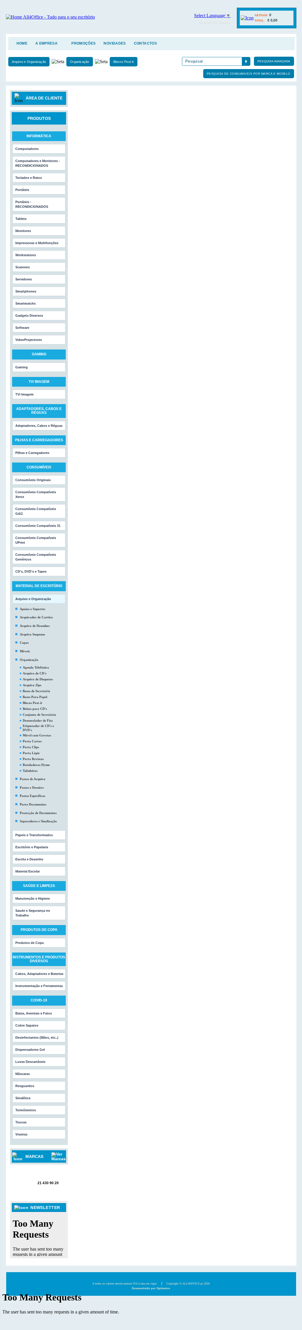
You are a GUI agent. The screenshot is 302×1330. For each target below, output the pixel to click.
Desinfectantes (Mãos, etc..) (36, 1037)
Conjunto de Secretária (39, 714)
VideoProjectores (28, 340)
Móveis (25, 651)
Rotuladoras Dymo (36, 765)
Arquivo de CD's (34, 673)
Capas (24, 642)
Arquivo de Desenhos (35, 626)
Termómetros (25, 1110)
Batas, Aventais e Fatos (33, 1013)
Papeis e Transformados (34, 835)
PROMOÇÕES (83, 43)
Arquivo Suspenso (32, 634)
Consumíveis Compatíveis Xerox (35, 494)
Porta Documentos (33, 804)
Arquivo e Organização (29, 61)
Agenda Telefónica (36, 667)
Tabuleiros (30, 770)
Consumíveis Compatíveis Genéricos (35, 557)
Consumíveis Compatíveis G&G (35, 511)
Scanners (22, 267)
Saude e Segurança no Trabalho (32, 913)
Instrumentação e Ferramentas (39, 986)
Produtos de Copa (29, 943)
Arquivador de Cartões (36, 617)
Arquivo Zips (32, 685)
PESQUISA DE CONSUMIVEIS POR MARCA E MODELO (248, 73)
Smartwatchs (25, 303)
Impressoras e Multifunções (36, 243)
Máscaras (22, 1074)
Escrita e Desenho (29, 859)
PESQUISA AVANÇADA (273, 61)
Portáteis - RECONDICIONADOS (31, 204)
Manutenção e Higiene (32, 898)
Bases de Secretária (36, 691)
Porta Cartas (32, 741)
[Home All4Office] (50, 16)
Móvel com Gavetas (37, 735)
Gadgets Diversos (29, 315)
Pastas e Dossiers (32, 787)
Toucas (21, 1122)
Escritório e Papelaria (31, 847)
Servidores (23, 279)
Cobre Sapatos (26, 1025)
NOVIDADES (115, 43)
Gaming (21, 367)
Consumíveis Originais (33, 480)
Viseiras (21, 1134)
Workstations (25, 255)
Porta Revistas (33, 759)
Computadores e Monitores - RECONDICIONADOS (37, 163)
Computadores (27, 149)
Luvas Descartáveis (30, 1061)
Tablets (21, 218)
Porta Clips (31, 747)
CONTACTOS (145, 43)
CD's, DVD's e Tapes (31, 571)
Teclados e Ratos (28, 177)
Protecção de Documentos (38, 813)
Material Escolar (27, 871)
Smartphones (25, 291)
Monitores (23, 231)
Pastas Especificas (32, 796)
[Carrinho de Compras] (247, 17)
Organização (79, 61)
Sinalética (22, 1098)
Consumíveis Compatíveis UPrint (35, 540)
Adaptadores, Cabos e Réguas (39, 425)
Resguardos (24, 1086)
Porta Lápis (31, 753)
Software (22, 327)
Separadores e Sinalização (38, 821)
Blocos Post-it (123, 61)
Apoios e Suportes (32, 609)
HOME (22, 43)
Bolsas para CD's (35, 708)
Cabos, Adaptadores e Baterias (39, 974)
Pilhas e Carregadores (32, 453)
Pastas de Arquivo (32, 779)
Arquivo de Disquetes (38, 679)
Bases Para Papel (35, 697)
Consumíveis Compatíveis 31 (37, 525)
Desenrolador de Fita (38, 720)
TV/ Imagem (24, 394)
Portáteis (22, 190)
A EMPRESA (46, 43)
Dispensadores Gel (30, 1049)
